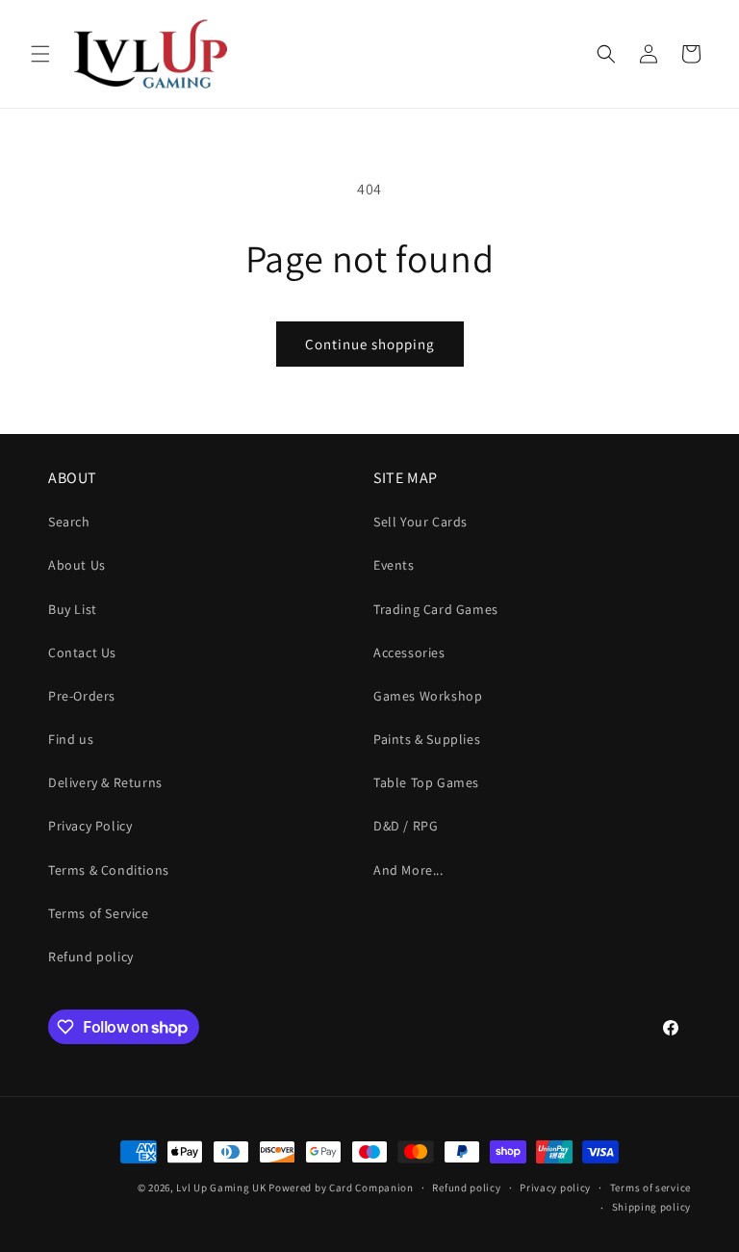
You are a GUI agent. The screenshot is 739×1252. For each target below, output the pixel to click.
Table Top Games (426, 782)
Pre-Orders (81, 695)
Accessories (409, 652)
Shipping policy (652, 1207)
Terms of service (650, 1187)
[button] (40, 54)
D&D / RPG (405, 825)
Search (69, 521)
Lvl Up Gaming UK (221, 1187)
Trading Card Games (435, 609)
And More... (408, 870)
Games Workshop (427, 695)
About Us (77, 565)
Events (394, 565)
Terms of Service (98, 913)
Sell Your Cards (420, 521)
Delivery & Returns (105, 782)
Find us (70, 739)
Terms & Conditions (108, 870)
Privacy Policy (90, 825)
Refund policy (91, 956)
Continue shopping (370, 344)
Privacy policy (555, 1187)
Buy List (72, 609)
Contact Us (82, 652)
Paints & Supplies (426, 739)
